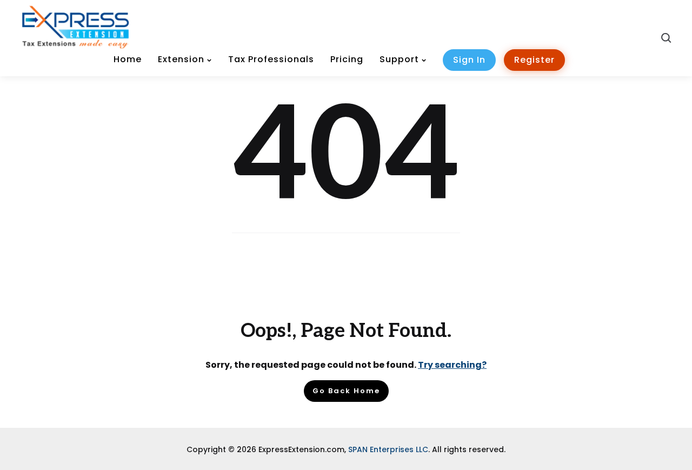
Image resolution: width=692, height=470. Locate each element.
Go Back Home (346, 391)
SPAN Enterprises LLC (388, 449)
